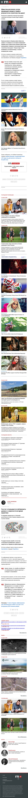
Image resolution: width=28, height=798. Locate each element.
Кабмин (4, 179)
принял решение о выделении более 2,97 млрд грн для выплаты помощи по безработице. (13, 158)
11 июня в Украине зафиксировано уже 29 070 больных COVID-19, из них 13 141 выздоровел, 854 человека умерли (13, 604)
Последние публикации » (7, 195)
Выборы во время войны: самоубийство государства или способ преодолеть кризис (17, 761)
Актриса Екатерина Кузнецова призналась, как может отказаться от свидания (12, 468)
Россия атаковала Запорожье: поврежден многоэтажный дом (11, 450)
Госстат (16, 613)
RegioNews (23, 57)
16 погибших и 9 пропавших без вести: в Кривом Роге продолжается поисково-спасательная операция (13, 462)
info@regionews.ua (10, 503)
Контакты (5, 777)
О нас (4, 775)
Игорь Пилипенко (11, 501)
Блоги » (3, 739)
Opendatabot (4, 549)
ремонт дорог (14, 181)
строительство (10, 179)
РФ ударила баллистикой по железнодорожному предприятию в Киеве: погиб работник (13, 455)
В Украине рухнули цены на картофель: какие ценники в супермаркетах (12, 487)
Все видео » (24, 695)
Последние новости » (6, 435)
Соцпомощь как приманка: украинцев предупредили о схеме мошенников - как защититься (11, 494)
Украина (12, 613)
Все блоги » (24, 768)
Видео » (3, 635)
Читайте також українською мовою (23, 38)
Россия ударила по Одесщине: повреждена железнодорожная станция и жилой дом (11, 438)
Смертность (13, 615)
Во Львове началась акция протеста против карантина (13, 625)
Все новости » (23, 632)
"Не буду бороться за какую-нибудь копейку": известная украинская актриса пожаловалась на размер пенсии (13, 475)
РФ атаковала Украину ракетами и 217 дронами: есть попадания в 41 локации (13, 444)
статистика (21, 613)
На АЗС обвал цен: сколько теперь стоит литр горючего (12, 481)
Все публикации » (22, 737)
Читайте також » (5, 620)
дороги (15, 179)
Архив (4, 782)
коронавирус (6, 613)
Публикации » (4, 698)
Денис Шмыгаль (21, 179)
